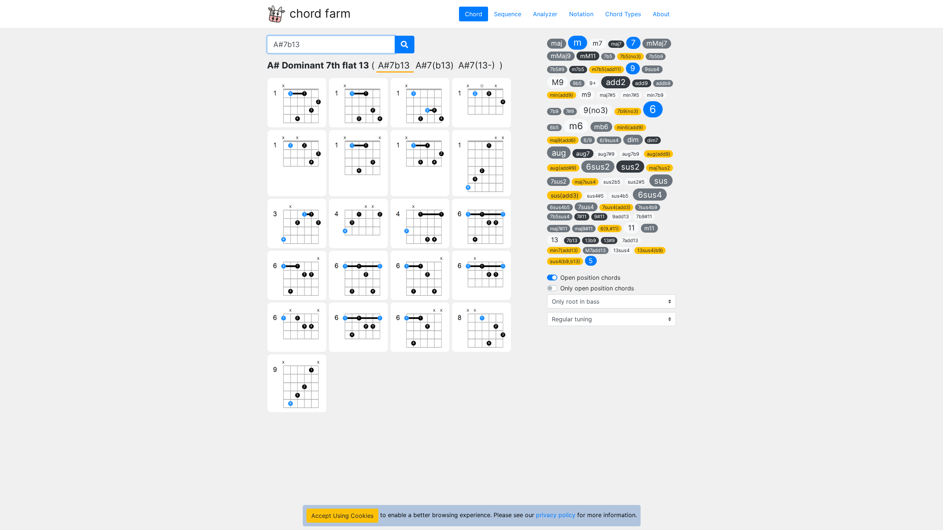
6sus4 (650, 194)
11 (631, 227)
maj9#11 (584, 229)
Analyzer (545, 14)
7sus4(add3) (616, 207)
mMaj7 (656, 43)
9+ (592, 83)
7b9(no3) (627, 111)
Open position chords (590, 277)
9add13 (620, 216)
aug (559, 153)
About (661, 14)
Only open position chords (597, 288)
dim (633, 140)
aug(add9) (658, 154)
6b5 (554, 127)
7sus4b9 (647, 207)
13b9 (590, 240)
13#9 (609, 240)
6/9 (587, 140)
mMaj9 (561, 56)
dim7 (652, 140)
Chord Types (623, 14)
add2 (615, 82)
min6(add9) (630, 127)
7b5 (608, 56)
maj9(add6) (563, 140)
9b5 (577, 83)
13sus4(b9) (650, 250)
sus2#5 (636, 182)
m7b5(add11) (606, 69)
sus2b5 (611, 182)
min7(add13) (564, 250)
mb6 (601, 127)
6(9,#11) (609, 229)
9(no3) (595, 110)
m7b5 (578, 69)
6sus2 (598, 167)
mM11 (588, 56)
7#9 (570, 111)
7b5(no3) (630, 56)
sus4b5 (619, 196)
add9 (641, 83)
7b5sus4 (559, 216)
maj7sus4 (585, 182)
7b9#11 (644, 216)
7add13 (630, 240)
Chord (473, 14)
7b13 (572, 240)
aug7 (583, 153)
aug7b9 (630, 154)
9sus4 (652, 69)
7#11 (581, 216)
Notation (581, 14)
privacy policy (555, 515)
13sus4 (621, 250)
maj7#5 (608, 95)
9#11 (599, 216)
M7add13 (595, 250)
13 (554, 240)
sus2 (630, 167)
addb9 (663, 83)
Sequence (507, 14)
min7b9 (655, 95)
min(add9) (561, 95)
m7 (597, 43)
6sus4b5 (560, 207)
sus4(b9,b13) (565, 261)
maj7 (616, 44)
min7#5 (631, 95)
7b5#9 (557, 69)
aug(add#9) (563, 168)
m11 (649, 228)
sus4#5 (595, 196)
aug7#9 (606, 154)
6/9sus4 (609, 140)
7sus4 (586, 207)
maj (556, 43)
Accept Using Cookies (342, 515)
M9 (558, 82)
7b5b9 (656, 56)
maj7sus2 (659, 168)
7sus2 (559, 181)
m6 (576, 125)
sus (661, 181)
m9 (586, 94)
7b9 (554, 111)
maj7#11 (558, 229)
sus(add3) (565, 195)
